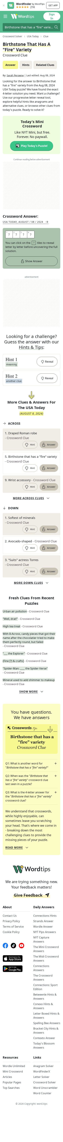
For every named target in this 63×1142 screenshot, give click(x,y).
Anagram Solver (43, 1066)
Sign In (52, 16)
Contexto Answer (44, 1038)
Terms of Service (13, 926)
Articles (7, 1077)
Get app (53, 5)
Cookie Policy (11, 932)
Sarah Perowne (15, 75)
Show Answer (34, 261)
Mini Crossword (13, 1071)
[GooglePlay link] (16, 968)
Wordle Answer (43, 926)
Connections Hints (45, 916)
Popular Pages (12, 1082)
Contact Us (10, 916)
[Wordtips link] (22, 16)
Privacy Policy (11, 921)
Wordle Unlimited (14, 1066)
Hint (32, 444)
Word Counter (42, 1093)
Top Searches (11, 1088)
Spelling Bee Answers (46, 1023)
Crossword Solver (12, 36)
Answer (51, 444)
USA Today (33, 36)
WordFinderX (41, 1071)
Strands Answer (43, 921)
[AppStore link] (16, 958)
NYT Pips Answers (44, 932)
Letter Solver (41, 1077)
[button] (31, 361)
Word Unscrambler (45, 1088)
